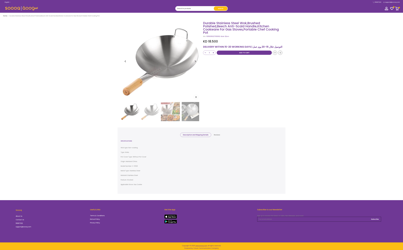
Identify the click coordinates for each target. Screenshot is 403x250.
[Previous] (125, 61)
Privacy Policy (95, 223)
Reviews (217, 135)
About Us (19, 216)
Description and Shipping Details (195, 135)
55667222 (378, 2)
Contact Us (20, 220)
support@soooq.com (392, 2)
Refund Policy (95, 219)
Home (5, 16)
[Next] (195, 61)
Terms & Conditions (97, 216)
